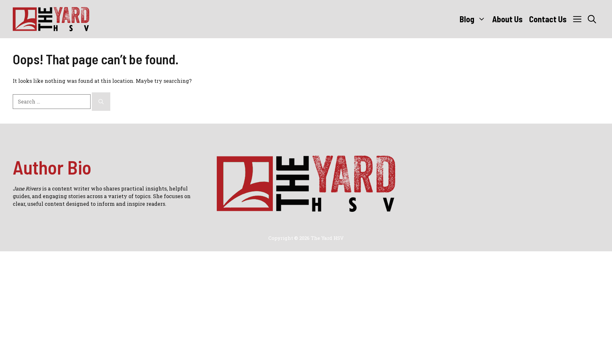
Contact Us (548, 19)
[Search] (101, 101)
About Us (507, 19)
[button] (592, 19)
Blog (467, 19)
